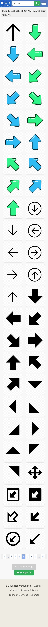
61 (43, 556)
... (8, 556)
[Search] (37, 3)
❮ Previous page (24, 566)
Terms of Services (18, 595)
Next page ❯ (24, 572)
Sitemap (35, 595)
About (37, 585)
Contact (14, 590)
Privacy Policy (28, 590)
